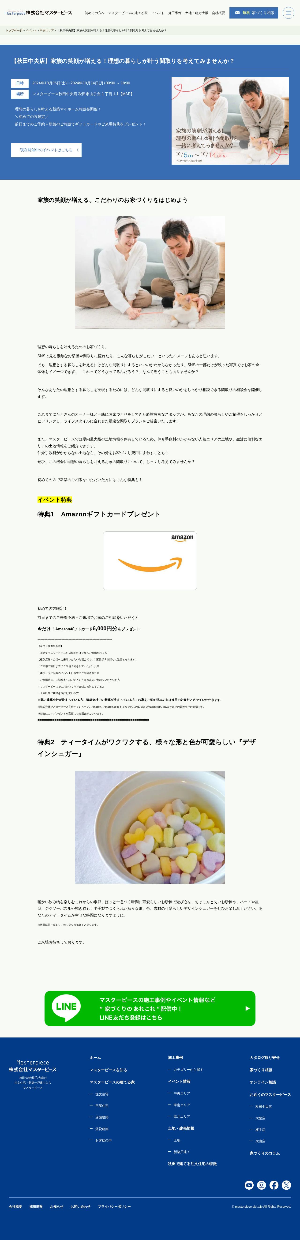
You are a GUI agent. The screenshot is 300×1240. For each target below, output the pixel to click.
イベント (158, 13)
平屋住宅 (102, 1106)
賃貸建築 (102, 1129)
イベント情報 (179, 1081)
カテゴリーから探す (188, 1069)
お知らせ (56, 1206)
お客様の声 (103, 1140)
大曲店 (260, 1141)
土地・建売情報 (196, 13)
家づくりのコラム (265, 1153)
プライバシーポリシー (114, 1206)
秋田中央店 (263, 1106)
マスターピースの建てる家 (128, 13)
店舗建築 (102, 1117)
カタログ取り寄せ (265, 1058)
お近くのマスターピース (270, 1095)
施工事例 (174, 13)
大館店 (260, 1118)
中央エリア (182, 1093)
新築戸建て (182, 1152)
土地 (177, 1140)
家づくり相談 (258, 13)
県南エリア (182, 1105)
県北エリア (182, 1116)
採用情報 (36, 1206)
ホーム (95, 1058)
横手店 (260, 1129)
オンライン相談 (263, 1082)
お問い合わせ (80, 1206)
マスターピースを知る (108, 1070)
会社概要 (218, 13)
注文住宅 (102, 1094)
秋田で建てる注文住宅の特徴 (192, 1164)
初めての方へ (95, 13)
